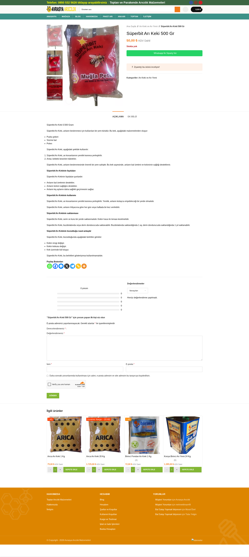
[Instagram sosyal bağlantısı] (196, 3)
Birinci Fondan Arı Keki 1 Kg (138, 456)
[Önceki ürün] (194, 26)
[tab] (118, 115)
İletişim (50, 509)
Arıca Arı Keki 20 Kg (95, 456)
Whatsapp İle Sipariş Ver (165, 53)
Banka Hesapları (107, 529)
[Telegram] (72, 266)
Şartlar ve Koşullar (108, 509)
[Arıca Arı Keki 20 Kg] (105, 435)
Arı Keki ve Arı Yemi (148, 26)
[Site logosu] (62, 9)
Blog (102, 500)
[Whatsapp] (49, 266)
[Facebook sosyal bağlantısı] (191, 3)
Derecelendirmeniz (56, 329)
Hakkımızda (52, 505)
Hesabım (104, 505)
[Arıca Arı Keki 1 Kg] (66, 435)
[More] (84, 266)
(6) (175, 460)
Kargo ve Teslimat (108, 519)
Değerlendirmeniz (56, 333)
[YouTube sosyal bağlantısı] (200, 3)
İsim (49, 364)
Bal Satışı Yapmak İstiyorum (168, 509)
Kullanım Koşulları (108, 514)
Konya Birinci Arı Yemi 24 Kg (177, 456)
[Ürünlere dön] (197, 26)
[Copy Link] (78, 266)
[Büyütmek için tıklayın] (69, 101)
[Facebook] (55, 266)
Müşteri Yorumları (163, 500)
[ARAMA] (177, 9)
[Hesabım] (185, 9)
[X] (66, 266)
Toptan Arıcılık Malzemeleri (59, 500)
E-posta (130, 364)
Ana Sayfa (131, 26)
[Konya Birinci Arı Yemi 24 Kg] (183, 435)
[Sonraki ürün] (200, 26)
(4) (136, 460)
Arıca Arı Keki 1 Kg (56, 456)
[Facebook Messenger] (61, 266)
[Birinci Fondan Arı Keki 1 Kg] (144, 435)
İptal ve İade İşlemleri (109, 524)
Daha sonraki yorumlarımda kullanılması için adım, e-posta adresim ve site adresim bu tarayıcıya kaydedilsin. (100, 376)
